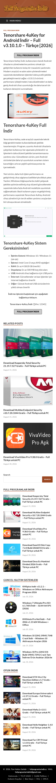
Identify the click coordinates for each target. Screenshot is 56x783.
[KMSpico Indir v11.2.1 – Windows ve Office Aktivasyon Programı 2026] (11, 586)
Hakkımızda (13, 776)
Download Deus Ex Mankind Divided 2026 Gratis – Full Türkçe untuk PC (36, 564)
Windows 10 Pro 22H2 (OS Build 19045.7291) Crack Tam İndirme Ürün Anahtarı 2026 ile (37, 654)
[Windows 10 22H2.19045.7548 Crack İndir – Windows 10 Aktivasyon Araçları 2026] (11, 635)
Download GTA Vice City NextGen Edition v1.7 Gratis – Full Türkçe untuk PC (36, 680)
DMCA (45, 779)
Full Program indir (11, 30)
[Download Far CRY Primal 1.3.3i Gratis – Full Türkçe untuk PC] (11, 740)
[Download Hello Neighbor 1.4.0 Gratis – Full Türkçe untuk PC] (11, 725)
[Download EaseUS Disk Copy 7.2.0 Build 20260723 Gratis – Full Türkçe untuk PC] (11, 545)
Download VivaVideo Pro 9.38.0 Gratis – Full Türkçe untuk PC (35, 531)
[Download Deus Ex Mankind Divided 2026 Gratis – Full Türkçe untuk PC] (11, 561)
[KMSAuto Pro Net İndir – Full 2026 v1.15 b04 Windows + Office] (11, 619)
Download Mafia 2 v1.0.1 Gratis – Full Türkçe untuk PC (36, 711)
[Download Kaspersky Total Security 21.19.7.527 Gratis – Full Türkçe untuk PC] (28, 344)
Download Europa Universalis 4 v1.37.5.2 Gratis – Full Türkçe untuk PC (37, 696)
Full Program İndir (28, 55)
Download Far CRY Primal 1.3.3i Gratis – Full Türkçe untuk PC (34, 743)
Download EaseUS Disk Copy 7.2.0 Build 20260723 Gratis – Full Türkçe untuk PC (36, 548)
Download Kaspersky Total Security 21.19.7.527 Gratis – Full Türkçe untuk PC (24, 364)
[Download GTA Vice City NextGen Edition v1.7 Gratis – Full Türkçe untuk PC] (11, 677)
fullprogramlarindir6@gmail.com (28, 772)
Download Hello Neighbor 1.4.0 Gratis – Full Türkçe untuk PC (37, 726)
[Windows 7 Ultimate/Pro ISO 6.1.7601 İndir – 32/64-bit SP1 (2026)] (11, 603)
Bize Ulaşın (29, 779)
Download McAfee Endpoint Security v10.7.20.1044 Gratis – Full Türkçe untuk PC (26, 411)
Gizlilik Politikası (40, 776)
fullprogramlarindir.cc (38, 769)
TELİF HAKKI (26, 776)
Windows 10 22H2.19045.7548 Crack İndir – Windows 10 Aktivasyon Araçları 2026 (37, 638)
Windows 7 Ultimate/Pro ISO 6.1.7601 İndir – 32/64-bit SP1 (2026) (36, 606)
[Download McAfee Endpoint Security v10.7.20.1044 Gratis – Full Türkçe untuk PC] (28, 392)
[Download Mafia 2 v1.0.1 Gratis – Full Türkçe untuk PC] (11, 709)
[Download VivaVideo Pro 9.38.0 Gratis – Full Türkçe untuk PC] (28, 438)
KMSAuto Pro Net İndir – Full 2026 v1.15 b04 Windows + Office (36, 622)
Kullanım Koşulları (15, 779)
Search (6, 474)
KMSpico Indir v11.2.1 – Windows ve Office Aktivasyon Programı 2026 (37, 589)
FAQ (38, 779)
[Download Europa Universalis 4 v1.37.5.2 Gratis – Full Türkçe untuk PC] (11, 693)
